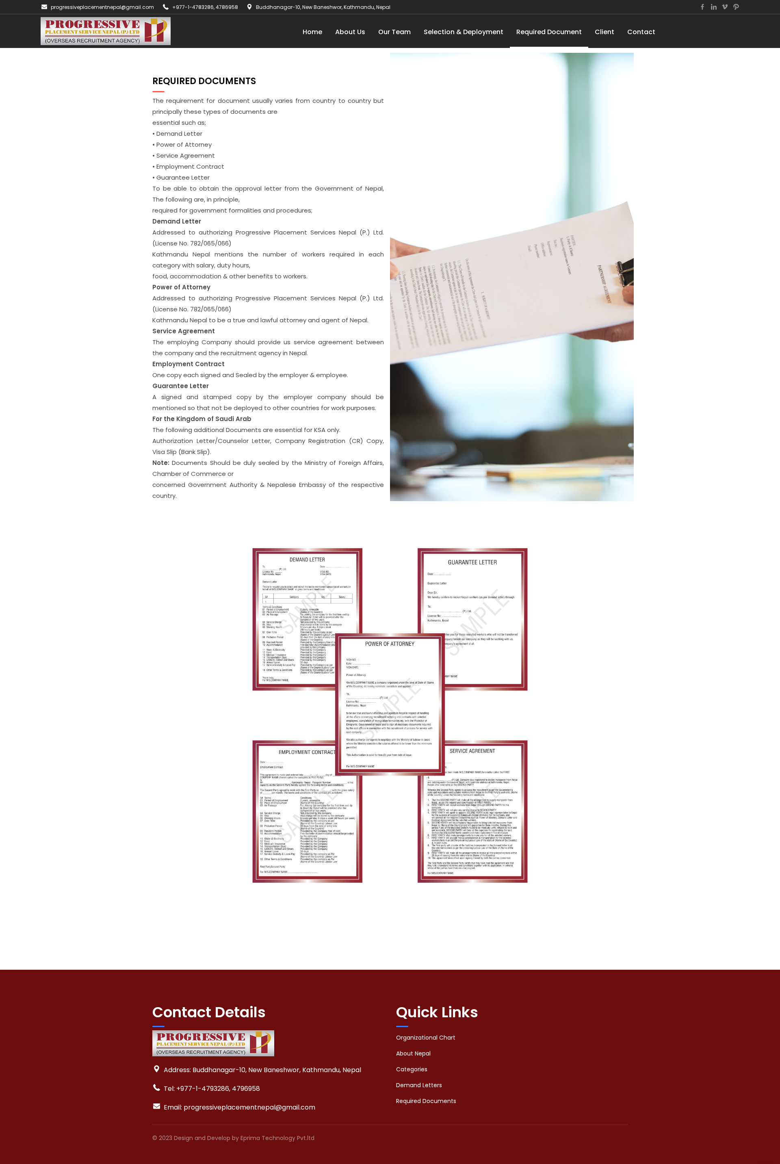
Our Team (394, 32)
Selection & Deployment (463, 32)
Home (312, 32)
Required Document (549, 32)
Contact (641, 32)
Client (604, 32)
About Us (350, 32)
